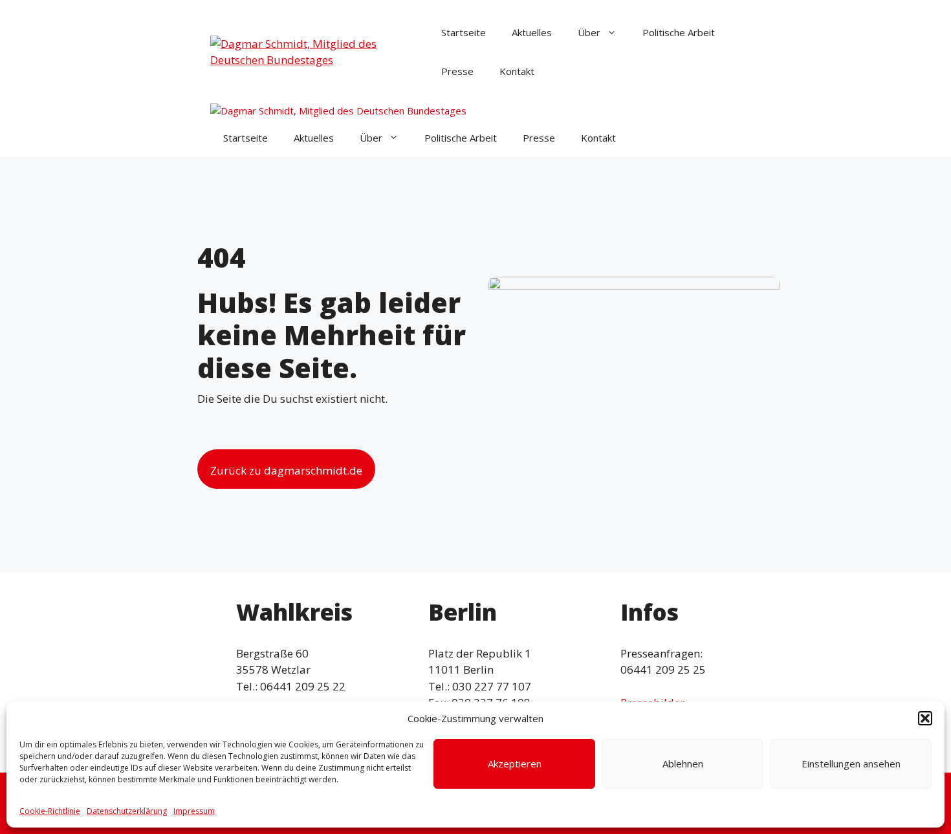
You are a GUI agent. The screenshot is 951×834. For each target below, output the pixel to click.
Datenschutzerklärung (127, 811)
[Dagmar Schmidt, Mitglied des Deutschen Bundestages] (338, 110)
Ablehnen (682, 763)
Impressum (194, 811)
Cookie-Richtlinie (49, 811)
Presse (457, 71)
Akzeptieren (514, 763)
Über (589, 32)
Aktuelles (532, 32)
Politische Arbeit (678, 32)
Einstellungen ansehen (851, 763)
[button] (925, 718)
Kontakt (516, 71)
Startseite (463, 32)
